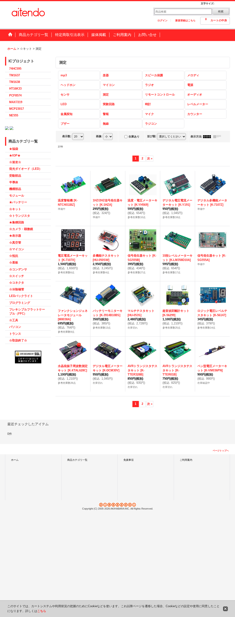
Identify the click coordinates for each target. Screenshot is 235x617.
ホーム (15, 459)
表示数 (66, 136)
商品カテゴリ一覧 (77, 459)
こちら (41, 611)
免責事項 (128, 459)
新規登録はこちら (185, 20)
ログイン (162, 20)
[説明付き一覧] (218, 136)
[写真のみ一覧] (208, 136)
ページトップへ (221, 450)
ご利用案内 (186, 459)
